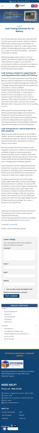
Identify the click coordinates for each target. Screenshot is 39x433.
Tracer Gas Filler (9, 336)
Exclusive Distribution (8, 412)
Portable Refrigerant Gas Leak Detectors (16, 334)
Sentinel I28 (7, 314)
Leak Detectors (8, 328)
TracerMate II (8, 319)
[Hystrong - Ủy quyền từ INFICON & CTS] (20, 6)
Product (4, 309)
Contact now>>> (24, 220)
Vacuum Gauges (9, 339)
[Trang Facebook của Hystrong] (32, 6)
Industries (5, 418)
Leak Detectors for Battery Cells (13, 331)
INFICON (5, 326)
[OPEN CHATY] (5, 429)
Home (21, 412)
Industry (19, 26)
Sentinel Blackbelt (9, 317)
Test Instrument (7, 415)
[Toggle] (36, 309)
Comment (7, 248)
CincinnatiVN (13, 224)
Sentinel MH (8, 322)
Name (6, 264)
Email (6, 272)
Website (6, 281)
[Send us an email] (15, 425)
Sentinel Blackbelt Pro (10, 311)
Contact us (22, 418)
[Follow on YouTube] (35, 6)
